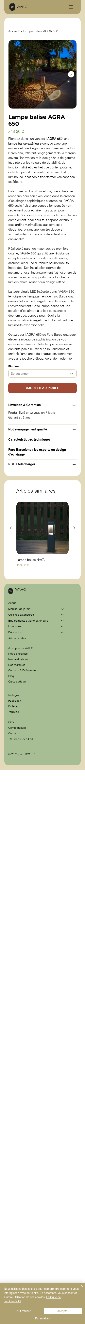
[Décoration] (62, 633)
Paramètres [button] (42, 1318)
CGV (11, 722)
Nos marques (16, 665)
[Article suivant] (74, 527)
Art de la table (17, 638)
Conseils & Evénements (23, 670)
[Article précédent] (10, 527)
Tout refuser (23, 1311)
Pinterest (13, 706)
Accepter (62, 1311)
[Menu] (71, 7)
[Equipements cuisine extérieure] (62, 621)
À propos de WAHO (20, 648)
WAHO (22, 7)
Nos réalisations (18, 659)
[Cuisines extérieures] (62, 615)
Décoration (15, 632)
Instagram (14, 695)
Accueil (13, 603)
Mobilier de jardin (19, 609)
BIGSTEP (29, 754)
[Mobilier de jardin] (62, 609)
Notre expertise (18, 653)
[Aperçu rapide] (42, 528)
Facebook (14, 700)
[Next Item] (71, 74)
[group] (42, 537)
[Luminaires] (62, 627)
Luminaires (15, 626)
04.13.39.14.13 (23, 739)
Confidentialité (17, 727)
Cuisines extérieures (21, 614)
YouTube (13, 712)
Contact (13, 733)
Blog (11, 676)
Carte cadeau (17, 681)
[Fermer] (79, 1288)
